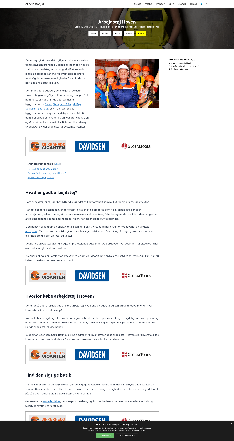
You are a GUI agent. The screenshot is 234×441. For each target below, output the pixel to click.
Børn (171, 3)
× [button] (231, 423)
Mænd (148, 3)
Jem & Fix (65, 104)
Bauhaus (43, 108)
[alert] (117, 431)
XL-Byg (77, 104)
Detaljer (143, 430)
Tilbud (193, 3)
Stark (56, 104)
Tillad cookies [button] (104, 436)
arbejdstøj (31, 231)
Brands (182, 3)
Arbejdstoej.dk (35, 4)
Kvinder (160, 3)
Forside (137, 3)
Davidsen (30, 108)
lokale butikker (51, 401)
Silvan (48, 104)
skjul (57, 164)
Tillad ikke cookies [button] (127, 436)
